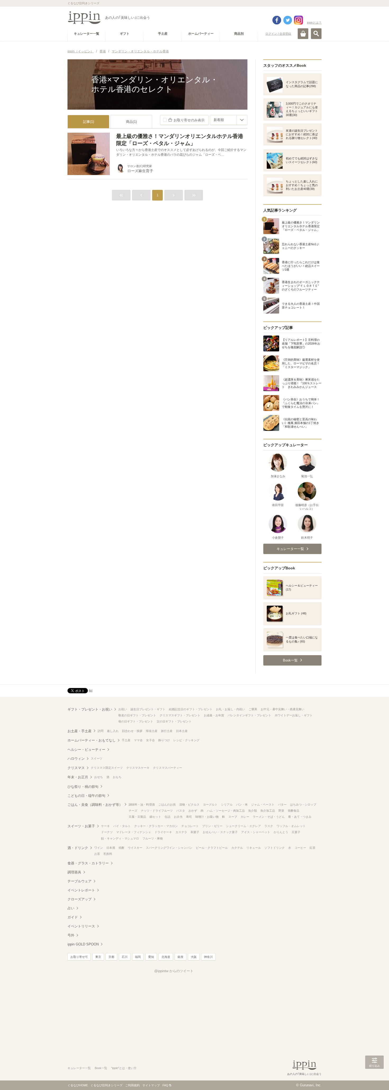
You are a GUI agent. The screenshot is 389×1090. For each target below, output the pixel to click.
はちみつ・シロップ (303, 804)
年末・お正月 (77, 777)
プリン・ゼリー (212, 826)
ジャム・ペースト (262, 804)
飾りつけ (164, 740)
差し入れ (113, 730)
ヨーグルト (210, 804)
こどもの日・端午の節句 (86, 796)
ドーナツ (107, 832)
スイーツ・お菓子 (81, 826)
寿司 (189, 816)
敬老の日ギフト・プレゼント (137, 715)
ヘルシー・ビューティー (86, 750)
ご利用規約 (132, 1085)
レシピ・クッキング (186, 740)
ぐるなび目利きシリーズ (107, 1085)
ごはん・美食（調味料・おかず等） (95, 805)
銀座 (180, 956)
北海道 (165, 956)
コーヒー (300, 847)
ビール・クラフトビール (212, 847)
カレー (245, 816)
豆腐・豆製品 (137, 816)
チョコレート (190, 826)
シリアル (227, 804)
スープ (232, 816)
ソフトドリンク (274, 847)
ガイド (72, 917)
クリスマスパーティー (167, 767)
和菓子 (195, 832)
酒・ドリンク (77, 848)
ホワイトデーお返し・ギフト (294, 715)
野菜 (281, 810)
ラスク (268, 826)
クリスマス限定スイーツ (107, 767)
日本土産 (182, 730)
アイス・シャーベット (255, 832)
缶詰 (167, 816)
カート (303, 33)
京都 (111, 956)
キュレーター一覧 (79, 1068)
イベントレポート (81, 890)
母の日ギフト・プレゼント (135, 721)
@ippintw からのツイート (173, 971)
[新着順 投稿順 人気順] (228, 120)
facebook (276, 20)
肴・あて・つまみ (299, 816)
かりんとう (281, 832)
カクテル (237, 847)
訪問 (100, 730)
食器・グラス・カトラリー (88, 863)
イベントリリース (81, 926)
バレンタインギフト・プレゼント (249, 715)
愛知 (151, 956)
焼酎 (121, 847)
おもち (117, 777)
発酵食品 (293, 810)
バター (282, 804)
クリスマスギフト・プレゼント (180, 715)
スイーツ (96, 758)
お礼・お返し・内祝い (230, 709)
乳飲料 (107, 853)
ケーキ (105, 826)
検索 (316, 33)
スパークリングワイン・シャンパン (169, 847)
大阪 (194, 956)
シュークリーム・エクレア (243, 826)
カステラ (181, 832)
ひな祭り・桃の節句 (82, 787)
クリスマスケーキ (138, 767)
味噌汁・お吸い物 (207, 816)
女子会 (150, 740)
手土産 (126, 740)
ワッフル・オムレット (291, 826)
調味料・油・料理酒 (142, 804)
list (90, 690)
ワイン (98, 847)
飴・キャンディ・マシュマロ (120, 838)
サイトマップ (151, 1085)
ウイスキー (135, 847)
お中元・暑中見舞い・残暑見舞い (282, 709)
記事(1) (88, 122)
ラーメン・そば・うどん (269, 816)
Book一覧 (101, 1068)
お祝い (122, 709)
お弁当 (178, 816)
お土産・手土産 (79, 731)
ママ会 (138, 740)
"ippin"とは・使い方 (124, 1068)
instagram (298, 20)
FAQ (165, 1085)
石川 (125, 956)
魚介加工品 (267, 810)
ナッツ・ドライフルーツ (157, 810)
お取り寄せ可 (79, 956)
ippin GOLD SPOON (83, 944)
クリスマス (76, 768)
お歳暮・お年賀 (214, 715)
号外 (70, 935)
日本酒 (110, 847)
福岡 (138, 956)
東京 (98, 956)
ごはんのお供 (167, 804)
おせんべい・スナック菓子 (220, 832)
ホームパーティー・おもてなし (91, 740)
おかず (192, 810)
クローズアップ (79, 899)
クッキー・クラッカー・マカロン (156, 826)
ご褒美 (252, 709)
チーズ (133, 810)
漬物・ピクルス (189, 804)
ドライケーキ (163, 832)
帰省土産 (151, 730)
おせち (98, 777)
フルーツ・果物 (152, 838)
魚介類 (252, 810)
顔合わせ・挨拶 (132, 730)
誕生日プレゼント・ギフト (147, 709)
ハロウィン (76, 759)
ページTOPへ (374, 1078)
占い (70, 908)
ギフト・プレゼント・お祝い (89, 709)
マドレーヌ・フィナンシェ (133, 832)
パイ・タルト (122, 826)
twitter (287, 20)
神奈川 (208, 956)
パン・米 (242, 804)
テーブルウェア (79, 881)
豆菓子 (296, 832)
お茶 (97, 853)
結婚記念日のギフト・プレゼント (190, 709)
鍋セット (155, 816)
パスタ (180, 810)
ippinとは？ (314, 22)
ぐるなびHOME (77, 1085)
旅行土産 (167, 730)
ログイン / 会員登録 (278, 33)
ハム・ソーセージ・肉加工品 (226, 810)
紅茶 (312, 847)
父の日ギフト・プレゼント (174, 721)
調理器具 (74, 872)
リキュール (253, 847)
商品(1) (131, 122)
